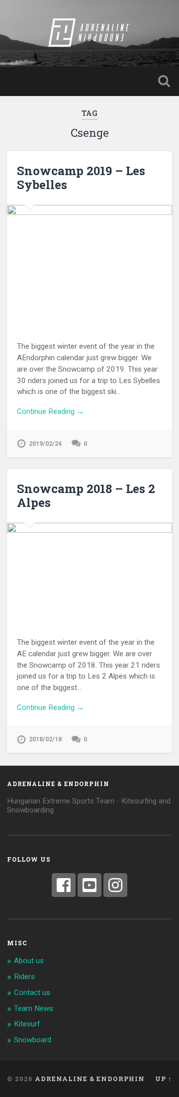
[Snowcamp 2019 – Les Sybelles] (89, 266)
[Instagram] (115, 885)
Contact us (32, 992)
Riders (24, 976)
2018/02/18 (45, 739)
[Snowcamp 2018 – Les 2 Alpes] (89, 573)
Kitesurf (27, 1023)
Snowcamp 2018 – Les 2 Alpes (86, 496)
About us (29, 960)
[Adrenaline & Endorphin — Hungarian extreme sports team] (89, 33)
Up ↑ (163, 1079)
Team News (33, 1008)
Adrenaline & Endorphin (90, 1079)
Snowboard (32, 1039)
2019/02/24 (45, 443)
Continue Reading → (50, 411)
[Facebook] (64, 885)
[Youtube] (89, 885)
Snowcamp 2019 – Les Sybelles (81, 178)
